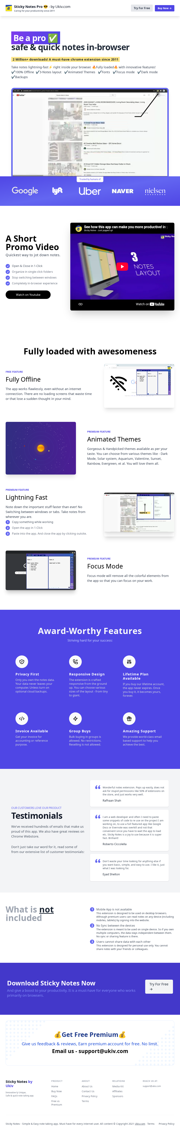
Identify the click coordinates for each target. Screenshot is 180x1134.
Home (54, 1086)
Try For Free (142, 8)
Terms (85, 1101)
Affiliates (117, 1091)
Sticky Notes (19, 1083)
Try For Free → (158, 986)
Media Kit (118, 1086)
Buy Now (56, 1091)
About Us (87, 1086)
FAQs (54, 1096)
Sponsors (117, 1096)
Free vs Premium (56, 1102)
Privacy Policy (89, 1096)
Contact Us (88, 1091)
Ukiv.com (140, 1123)
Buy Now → (165, 8)
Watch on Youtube (28, 295)
